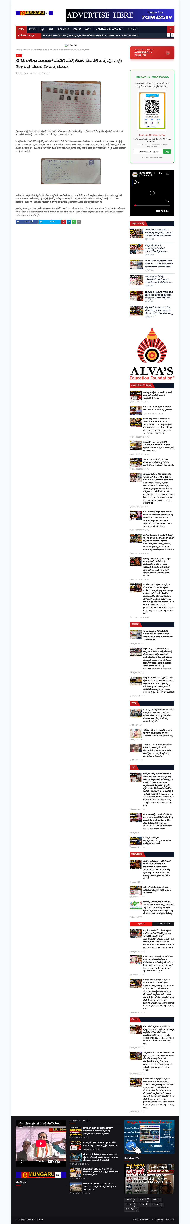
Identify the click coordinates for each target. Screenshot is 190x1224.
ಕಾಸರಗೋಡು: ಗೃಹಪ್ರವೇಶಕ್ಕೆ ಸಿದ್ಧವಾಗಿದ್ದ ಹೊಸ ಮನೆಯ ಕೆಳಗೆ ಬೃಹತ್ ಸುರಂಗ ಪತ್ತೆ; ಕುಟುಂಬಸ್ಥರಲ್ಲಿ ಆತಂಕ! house (158, 446)
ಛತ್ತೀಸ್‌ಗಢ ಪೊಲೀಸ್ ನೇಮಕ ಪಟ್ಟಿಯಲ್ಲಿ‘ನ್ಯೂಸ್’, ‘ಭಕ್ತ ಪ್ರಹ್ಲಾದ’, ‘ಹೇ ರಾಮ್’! (157, 890)
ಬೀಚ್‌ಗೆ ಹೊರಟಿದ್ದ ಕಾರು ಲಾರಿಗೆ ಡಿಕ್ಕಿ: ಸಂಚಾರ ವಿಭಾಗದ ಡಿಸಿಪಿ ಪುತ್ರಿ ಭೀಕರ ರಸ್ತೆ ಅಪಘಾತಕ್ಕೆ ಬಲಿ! (100, 1172)
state (25, 49)
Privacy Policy (157, 1220)
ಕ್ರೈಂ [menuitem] (42, 29)
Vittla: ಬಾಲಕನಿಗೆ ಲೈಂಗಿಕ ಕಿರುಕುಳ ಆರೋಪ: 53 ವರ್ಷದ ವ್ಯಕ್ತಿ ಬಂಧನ (157, 408)
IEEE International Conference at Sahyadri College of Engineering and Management (100, 1186)
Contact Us (145, 1220)
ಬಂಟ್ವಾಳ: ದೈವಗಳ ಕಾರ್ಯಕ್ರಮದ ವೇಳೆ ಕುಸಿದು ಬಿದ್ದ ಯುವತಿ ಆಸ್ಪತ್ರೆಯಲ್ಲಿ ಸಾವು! (157, 395)
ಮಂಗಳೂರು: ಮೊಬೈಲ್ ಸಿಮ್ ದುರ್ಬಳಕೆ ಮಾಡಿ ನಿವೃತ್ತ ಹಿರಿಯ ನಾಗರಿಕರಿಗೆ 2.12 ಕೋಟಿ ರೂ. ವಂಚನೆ (158, 462)
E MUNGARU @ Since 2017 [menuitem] (110, 29)
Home (18, 49)
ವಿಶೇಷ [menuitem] (88, 29)
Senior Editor (23, 73)
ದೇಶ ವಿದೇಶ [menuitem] (63, 29)
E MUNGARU (37, 1220)
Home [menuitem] (21, 29)
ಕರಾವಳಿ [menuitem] (32, 29)
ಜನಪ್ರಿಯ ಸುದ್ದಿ (163, 924)
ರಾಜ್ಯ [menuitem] (51, 29)
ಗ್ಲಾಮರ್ (141, 924)
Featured (157, 1205)
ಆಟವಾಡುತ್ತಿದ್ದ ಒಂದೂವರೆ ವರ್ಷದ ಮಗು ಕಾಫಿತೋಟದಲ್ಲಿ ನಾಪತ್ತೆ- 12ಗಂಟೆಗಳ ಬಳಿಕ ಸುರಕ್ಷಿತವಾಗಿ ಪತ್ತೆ (158, 733)
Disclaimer (169, 1220)
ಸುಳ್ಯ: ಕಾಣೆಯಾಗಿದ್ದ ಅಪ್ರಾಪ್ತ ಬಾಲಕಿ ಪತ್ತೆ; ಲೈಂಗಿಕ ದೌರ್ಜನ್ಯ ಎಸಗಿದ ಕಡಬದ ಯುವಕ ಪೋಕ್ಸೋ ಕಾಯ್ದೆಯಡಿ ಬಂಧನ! (101, 1157)
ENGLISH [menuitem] (132, 29)
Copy (167, 152)
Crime (144, 1205)
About (135, 1220)
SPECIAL (130, 1205)
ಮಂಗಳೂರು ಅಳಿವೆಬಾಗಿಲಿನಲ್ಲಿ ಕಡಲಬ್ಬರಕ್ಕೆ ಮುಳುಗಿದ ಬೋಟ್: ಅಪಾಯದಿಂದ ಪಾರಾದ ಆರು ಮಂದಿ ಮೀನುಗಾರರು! (159, 264)
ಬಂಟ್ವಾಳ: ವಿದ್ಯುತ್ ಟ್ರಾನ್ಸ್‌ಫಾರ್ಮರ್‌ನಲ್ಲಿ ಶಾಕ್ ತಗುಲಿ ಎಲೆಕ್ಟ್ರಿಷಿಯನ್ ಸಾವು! (157, 841)
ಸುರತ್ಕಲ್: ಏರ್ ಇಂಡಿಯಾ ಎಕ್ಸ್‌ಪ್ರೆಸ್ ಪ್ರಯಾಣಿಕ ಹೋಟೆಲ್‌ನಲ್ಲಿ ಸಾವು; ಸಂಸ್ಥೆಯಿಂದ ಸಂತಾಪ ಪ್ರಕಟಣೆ (98, 1131)
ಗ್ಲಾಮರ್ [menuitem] (77, 29)
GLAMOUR (131, 1210)
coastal (130, 1200)
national (144, 1200)
